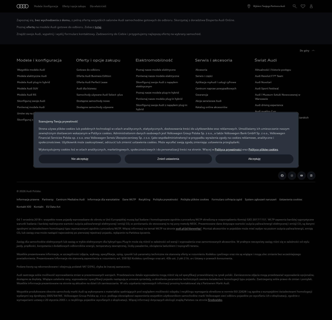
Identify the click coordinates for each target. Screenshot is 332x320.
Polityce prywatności (228, 149)
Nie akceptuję (79, 158)
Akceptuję (254, 158)
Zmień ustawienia (168, 158)
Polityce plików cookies (263, 149)
